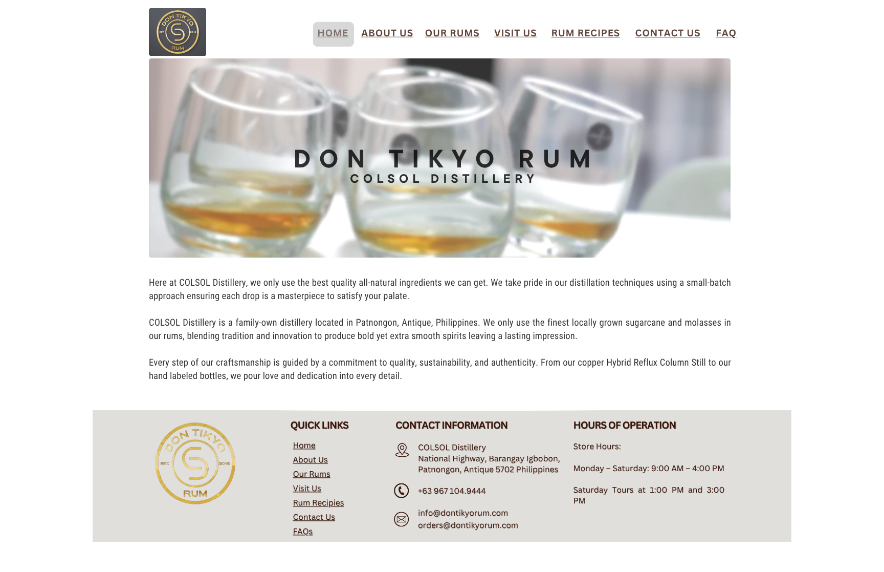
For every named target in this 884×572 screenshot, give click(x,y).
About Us (310, 459)
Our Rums (311, 473)
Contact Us (314, 516)
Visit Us (307, 488)
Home (304, 445)
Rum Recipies (318, 502)
